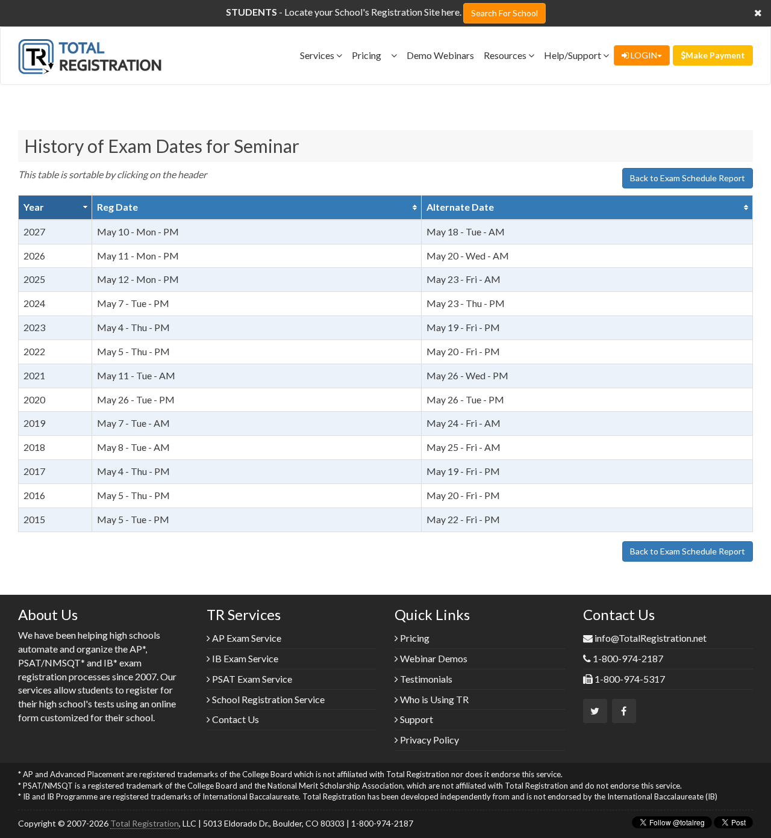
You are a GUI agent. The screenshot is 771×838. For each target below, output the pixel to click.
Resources (506, 55)
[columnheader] (55, 207)
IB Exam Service (244, 658)
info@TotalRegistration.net (651, 638)
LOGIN (643, 55)
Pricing (371, 55)
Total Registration (144, 823)
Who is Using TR (433, 699)
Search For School (504, 13)
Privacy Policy (428, 739)
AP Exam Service (245, 638)
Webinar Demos (432, 658)
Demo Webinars (440, 55)
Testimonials (425, 678)
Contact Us (234, 719)
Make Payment (715, 55)
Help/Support (573, 55)
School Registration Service (267, 699)
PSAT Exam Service (251, 678)
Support (415, 719)
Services (318, 55)
